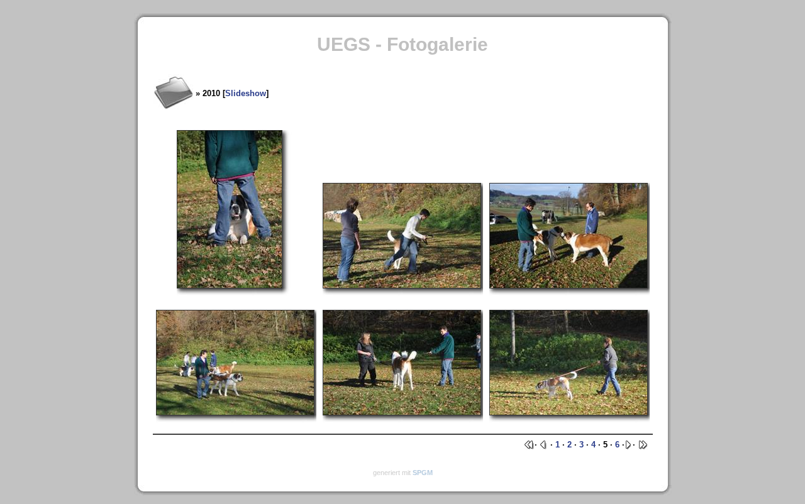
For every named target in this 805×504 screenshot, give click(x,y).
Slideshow (245, 93)
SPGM (423, 472)
